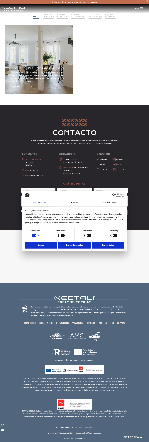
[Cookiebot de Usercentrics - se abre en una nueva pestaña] (114, 195)
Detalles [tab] (74, 203)
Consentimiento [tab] (39, 203)
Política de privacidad (65, 433)
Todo (36, 16)
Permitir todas (108, 245)
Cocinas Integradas (78, 15)
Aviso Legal (52, 433)
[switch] (61, 235)
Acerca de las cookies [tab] (109, 203)
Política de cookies (80, 433)
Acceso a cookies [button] (94, 433)
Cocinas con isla (62, 15)
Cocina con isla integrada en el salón (39, 68)
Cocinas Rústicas (110, 15)
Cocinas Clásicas (48, 15)
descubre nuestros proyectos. (86, 2)
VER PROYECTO (20, 86)
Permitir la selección (74, 245)
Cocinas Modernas (95, 15)
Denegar (41, 245)
